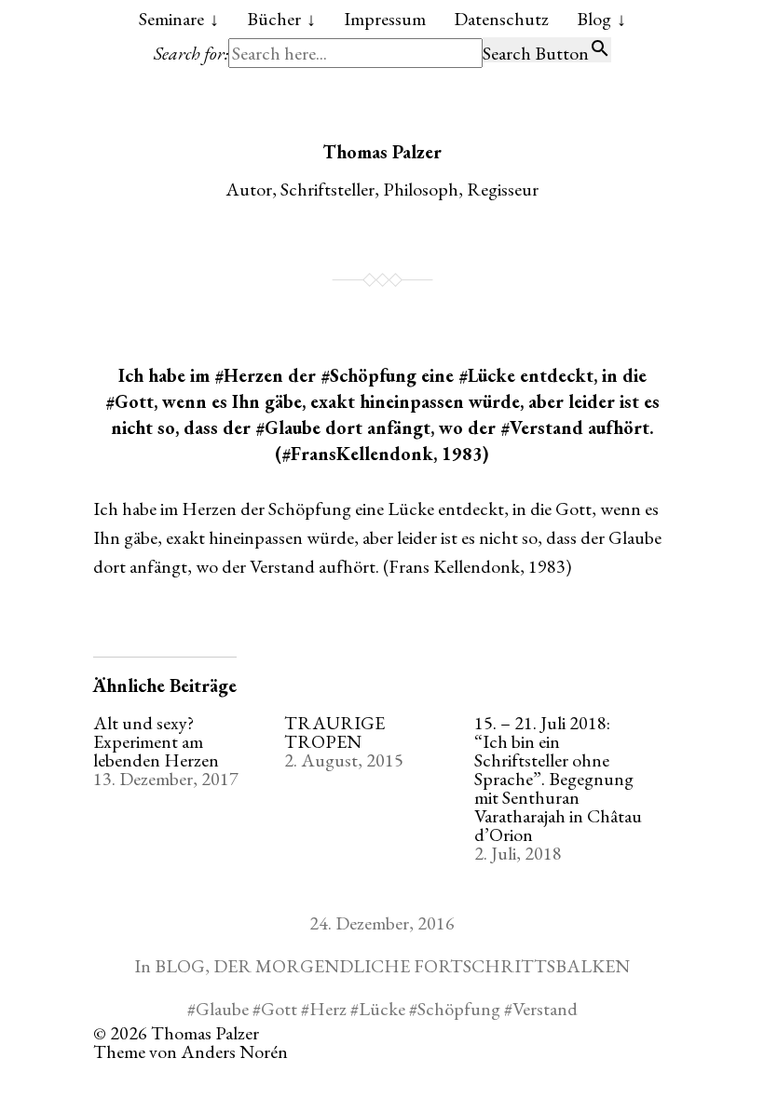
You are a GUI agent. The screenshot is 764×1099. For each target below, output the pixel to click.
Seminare (171, 19)
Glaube (222, 1009)
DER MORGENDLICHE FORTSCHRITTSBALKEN (421, 966)
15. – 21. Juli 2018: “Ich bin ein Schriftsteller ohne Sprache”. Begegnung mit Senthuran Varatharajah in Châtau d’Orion (558, 779)
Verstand (545, 1009)
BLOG (180, 966)
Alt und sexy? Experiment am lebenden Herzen (156, 741)
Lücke (382, 1009)
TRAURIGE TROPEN (334, 732)
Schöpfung (458, 1009)
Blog (594, 19)
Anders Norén (234, 1051)
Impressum (385, 19)
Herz (328, 1009)
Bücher (274, 19)
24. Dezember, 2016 (382, 923)
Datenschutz (501, 19)
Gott (279, 1009)
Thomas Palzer (382, 152)
